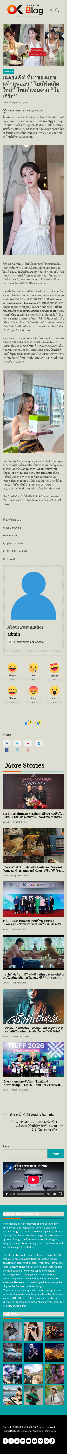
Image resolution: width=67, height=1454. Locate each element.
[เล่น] (6, 1194)
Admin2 (6, 822)
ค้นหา (6, 1146)
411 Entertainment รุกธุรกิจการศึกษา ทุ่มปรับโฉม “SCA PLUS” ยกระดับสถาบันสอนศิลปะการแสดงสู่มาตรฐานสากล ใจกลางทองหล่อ (33, 817)
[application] (33, 1179)
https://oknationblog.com (29, 641)
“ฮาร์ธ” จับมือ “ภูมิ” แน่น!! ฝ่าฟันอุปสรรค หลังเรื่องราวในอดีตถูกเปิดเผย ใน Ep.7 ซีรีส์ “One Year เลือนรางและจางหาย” (33, 978)
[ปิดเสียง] (55, 1194)
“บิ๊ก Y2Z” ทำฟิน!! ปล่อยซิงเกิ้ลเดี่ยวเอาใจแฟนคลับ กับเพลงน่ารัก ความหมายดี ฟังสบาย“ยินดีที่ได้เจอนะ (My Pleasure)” (33, 870)
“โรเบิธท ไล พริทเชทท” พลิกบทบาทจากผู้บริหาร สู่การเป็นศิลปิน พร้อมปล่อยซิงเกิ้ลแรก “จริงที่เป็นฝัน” (33, 1029)
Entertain (8, 71)
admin (5, 102)
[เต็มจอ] (60, 1194)
